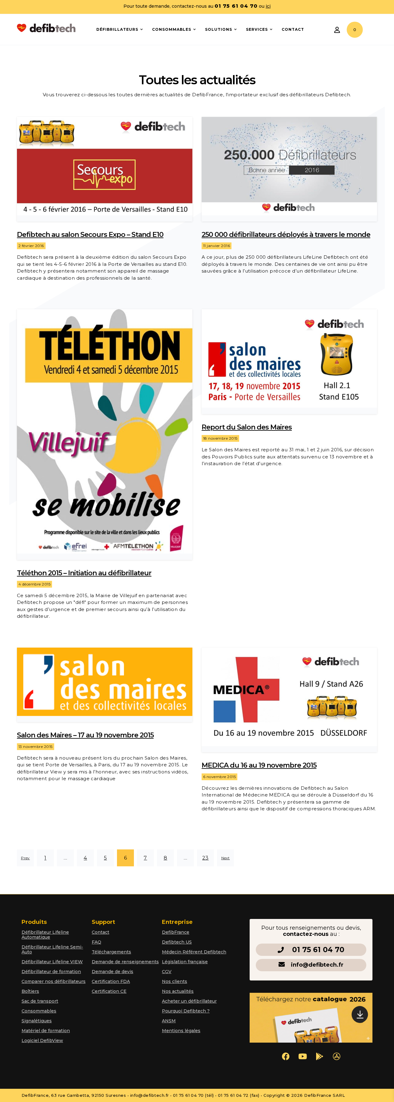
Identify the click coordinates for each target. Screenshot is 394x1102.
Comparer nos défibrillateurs (54, 981)
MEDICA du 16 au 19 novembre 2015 (259, 765)
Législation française (185, 961)
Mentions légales (181, 1030)
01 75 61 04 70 (318, 949)
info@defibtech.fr (317, 964)
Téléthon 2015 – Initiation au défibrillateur (84, 573)
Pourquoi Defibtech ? (186, 1011)
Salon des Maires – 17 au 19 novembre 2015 (85, 735)
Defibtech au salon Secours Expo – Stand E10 (90, 234)
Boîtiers (30, 991)
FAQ (96, 942)
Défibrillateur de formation (51, 971)
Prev (25, 858)
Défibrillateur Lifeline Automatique (45, 934)
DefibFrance (175, 932)
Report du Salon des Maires (247, 427)
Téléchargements (111, 952)
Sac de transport (40, 1001)
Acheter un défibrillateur (189, 1001)
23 (205, 858)
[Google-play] (319, 1056)
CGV (166, 971)
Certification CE (109, 991)
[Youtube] (302, 1056)
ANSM (169, 1021)
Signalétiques (37, 1021)
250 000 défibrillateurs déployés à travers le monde (286, 234)
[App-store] (336, 1056)
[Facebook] (285, 1056)
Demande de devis (112, 971)
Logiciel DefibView (42, 1040)
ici (268, 6)
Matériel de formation (46, 1030)
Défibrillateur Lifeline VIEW (52, 961)
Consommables (39, 1011)
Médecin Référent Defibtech (194, 952)
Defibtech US (177, 942)
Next (225, 858)
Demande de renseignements (125, 961)
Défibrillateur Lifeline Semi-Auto (52, 949)
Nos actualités (178, 991)
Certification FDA (111, 981)
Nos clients (174, 981)
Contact (100, 932)
